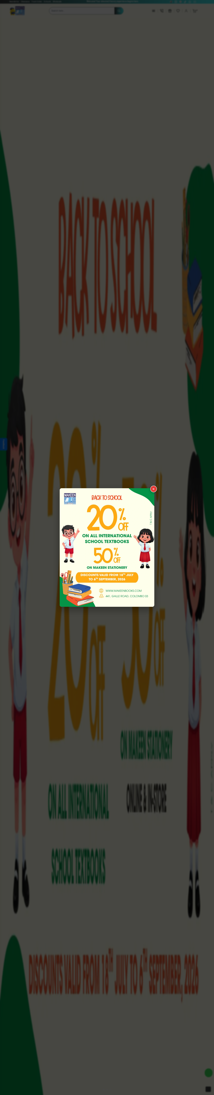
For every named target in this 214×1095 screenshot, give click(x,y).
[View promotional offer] (107, 547)
